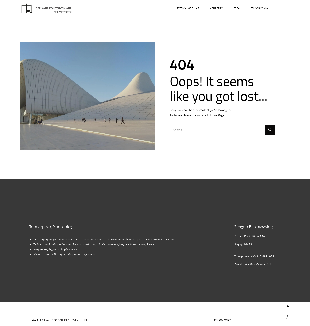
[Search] (270, 130)
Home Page (217, 115)
